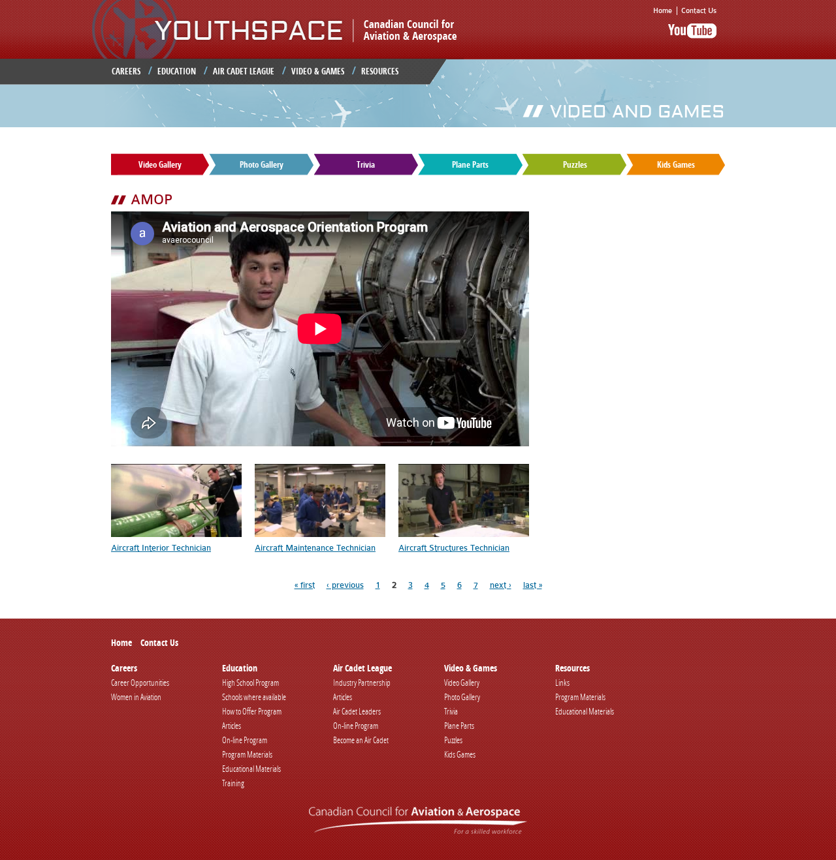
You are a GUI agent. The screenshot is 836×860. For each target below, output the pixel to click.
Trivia (366, 164)
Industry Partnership (362, 682)
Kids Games (676, 164)
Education (176, 71)
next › (500, 585)
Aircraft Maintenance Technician (315, 548)
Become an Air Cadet (361, 740)
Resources (379, 71)
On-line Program (244, 740)
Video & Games (317, 71)
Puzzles (575, 164)
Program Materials (247, 754)
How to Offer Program (251, 711)
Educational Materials (251, 769)
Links (562, 682)
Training (233, 783)
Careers (126, 71)
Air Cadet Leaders (357, 711)
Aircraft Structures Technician (453, 548)
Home (662, 11)
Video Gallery (160, 164)
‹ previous (345, 585)
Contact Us (698, 11)
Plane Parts (470, 164)
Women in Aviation (136, 697)
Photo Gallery (261, 164)
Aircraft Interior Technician (161, 548)
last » (532, 585)
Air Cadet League (243, 71)
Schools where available (254, 697)
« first (305, 585)
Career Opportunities (140, 682)
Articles (231, 725)
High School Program (250, 682)
